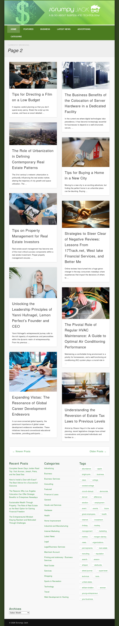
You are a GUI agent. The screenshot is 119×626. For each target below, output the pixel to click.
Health (47, 515)
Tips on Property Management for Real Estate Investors (30, 236)
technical (85, 576)
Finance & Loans (51, 494)
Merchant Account (52, 552)
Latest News (64, 29)
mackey (97, 525)
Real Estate (49, 565)
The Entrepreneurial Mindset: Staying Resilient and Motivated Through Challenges (22, 519)
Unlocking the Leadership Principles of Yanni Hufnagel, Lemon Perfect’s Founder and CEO (32, 315)
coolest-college (88, 485)
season (97, 559)
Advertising (83, 29)
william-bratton (88, 587)
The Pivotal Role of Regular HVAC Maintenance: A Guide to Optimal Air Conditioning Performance (85, 336)
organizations (98, 542)
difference (98, 497)
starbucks (98, 565)
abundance (86, 468)
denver (85, 497)
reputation (100, 553)
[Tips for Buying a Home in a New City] (85, 152)
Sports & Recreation (52, 581)
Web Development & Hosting (56, 597)
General (47, 499)
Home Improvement (52, 520)
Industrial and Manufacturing (56, 525)
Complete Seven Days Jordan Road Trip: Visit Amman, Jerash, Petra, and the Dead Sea (24, 471)
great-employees (88, 514)
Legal (46, 541)
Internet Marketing (51, 531)
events (95, 508)
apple (99, 468)
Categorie (16, 36)
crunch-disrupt (87, 491)
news (84, 542)
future (106, 508)
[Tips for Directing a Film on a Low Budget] (33, 75)
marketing (103, 531)
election (85, 502)
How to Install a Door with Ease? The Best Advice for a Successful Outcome (23, 482)
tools (97, 576)
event (84, 508)
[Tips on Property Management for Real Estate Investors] (33, 209)
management (87, 531)
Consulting (48, 484)
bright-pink (86, 474)
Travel (46, 591)
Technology (49, 586)
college (95, 480)
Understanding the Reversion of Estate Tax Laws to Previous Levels (85, 415)
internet (85, 519)
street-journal (87, 570)
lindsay (85, 525)
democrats (104, 491)
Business (45, 29)
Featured (28, 29)
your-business (87, 599)
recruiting (85, 553)
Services (48, 570)
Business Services (52, 478)
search (84, 559)
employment (99, 502)
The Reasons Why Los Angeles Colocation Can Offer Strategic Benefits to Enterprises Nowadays (23, 494)
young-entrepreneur (90, 593)
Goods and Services (52, 505)
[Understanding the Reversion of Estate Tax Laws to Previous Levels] (85, 388)
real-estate (103, 548)
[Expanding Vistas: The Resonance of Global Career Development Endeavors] (33, 372)
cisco (84, 480)
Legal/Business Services (54, 546)
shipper (85, 565)
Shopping (48, 576)
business (100, 474)
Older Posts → (98, 451)
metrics (85, 536)
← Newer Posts (21, 451)
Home (13, 29)
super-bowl (103, 570)
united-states (87, 582)
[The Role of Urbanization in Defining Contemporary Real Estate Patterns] (33, 133)
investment (98, 519)
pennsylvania (87, 548)
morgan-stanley (100, 536)
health (104, 514)
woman (103, 587)
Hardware (48, 510)
